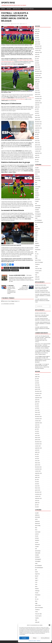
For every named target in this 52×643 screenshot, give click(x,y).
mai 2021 (37, 161)
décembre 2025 (38, 46)
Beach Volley (37, 180)
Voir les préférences (45, 637)
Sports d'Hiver (38, 260)
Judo (36, 224)
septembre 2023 (38, 102)
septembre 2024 (38, 77)
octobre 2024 (38, 75)
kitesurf (36, 230)
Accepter (24, 637)
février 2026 (37, 41)
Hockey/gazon (38, 214)
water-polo (37, 279)
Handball (37, 209)
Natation (37, 243)
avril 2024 (37, 88)
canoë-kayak (37, 186)
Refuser (34, 637)
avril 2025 (37, 62)
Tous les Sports (38, 270)
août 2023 (37, 104)
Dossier (36, 190)
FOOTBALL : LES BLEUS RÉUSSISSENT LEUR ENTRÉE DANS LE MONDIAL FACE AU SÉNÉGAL (42, 347)
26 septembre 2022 (6, 23)
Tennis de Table (38, 268)
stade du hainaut (6, 270)
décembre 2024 (38, 71)
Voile (36, 274)
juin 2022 (37, 134)
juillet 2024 (37, 81)
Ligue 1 (36, 232)
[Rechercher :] (43, 306)
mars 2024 (37, 90)
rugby (36, 258)
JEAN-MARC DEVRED (16, 23)
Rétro (36, 256)
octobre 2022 (38, 125)
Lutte (36, 239)
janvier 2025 (37, 69)
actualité (37, 167)
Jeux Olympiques (38, 220)
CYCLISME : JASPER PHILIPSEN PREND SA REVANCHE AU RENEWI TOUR (42, 301)
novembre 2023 (38, 98)
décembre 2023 (38, 96)
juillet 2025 (37, 56)
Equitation (37, 195)
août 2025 (37, 54)
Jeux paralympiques (39, 222)
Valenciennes (15, 270)
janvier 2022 (37, 144)
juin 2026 (37, 33)
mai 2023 (37, 111)
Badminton (37, 176)
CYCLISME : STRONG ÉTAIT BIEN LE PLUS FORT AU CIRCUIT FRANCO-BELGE (42, 353)
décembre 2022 (38, 121)
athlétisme (37, 169)
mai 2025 (37, 60)
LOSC (36, 237)
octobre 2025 (38, 50)
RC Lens (36, 253)
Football (23, 23)
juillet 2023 (37, 107)
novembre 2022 (38, 123)
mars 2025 (37, 65)
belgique (6, 267)
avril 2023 (37, 113)
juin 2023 (37, 109)
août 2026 (37, 29)
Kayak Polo (37, 228)
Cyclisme (37, 188)
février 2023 (37, 117)
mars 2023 (37, 115)
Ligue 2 (36, 235)
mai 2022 (37, 136)
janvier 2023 (37, 119)
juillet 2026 (37, 31)
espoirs (22, 267)
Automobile (37, 171)
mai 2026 (37, 35)
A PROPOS (38, 640)
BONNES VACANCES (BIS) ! (40, 285)
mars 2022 (37, 140)
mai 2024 (37, 86)
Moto (36, 241)
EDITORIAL (9, 8)
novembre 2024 (38, 73)
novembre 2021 (38, 149)
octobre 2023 (38, 100)
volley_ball (37, 276)
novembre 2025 (38, 48)
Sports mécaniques (39, 262)
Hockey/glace (38, 216)
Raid (36, 251)
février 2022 (37, 142)
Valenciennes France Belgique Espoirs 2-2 (10, 301)
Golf (36, 203)
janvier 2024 (37, 94)
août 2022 (37, 130)
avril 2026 (37, 37)
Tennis (36, 266)
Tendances (37, 264)
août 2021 (37, 155)
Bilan (36, 182)
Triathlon (37, 272)
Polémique (37, 245)
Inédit (36, 218)
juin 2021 (37, 159)
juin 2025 (37, 58)
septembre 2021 (38, 153)
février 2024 (37, 92)
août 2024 (37, 79)
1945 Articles (29, 275)
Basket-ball (37, 178)
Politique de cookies (32, 640)
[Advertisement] (43, 18)
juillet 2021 (37, 157)
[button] (49, 625)
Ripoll (27, 267)
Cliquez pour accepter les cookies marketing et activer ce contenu (17, 130)
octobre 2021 (38, 151)
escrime (36, 197)
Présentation (37, 249)
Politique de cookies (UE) (28, 8)
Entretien (37, 193)
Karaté (36, 226)
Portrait (36, 247)
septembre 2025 (38, 52)
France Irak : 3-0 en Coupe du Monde (42, 343)
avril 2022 (37, 138)
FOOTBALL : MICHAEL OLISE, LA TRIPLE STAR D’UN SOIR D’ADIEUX (42, 367)
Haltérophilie (37, 207)
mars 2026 (37, 39)
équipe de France (14, 267)
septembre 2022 (38, 128)
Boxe (36, 184)
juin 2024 (37, 83)
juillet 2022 (37, 132)
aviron (36, 174)
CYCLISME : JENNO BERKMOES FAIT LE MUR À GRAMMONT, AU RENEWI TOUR (42, 296)
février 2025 (37, 67)
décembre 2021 (38, 146)
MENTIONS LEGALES (17, 8)
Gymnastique (37, 205)
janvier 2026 (37, 44)
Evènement (37, 199)
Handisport (37, 211)
